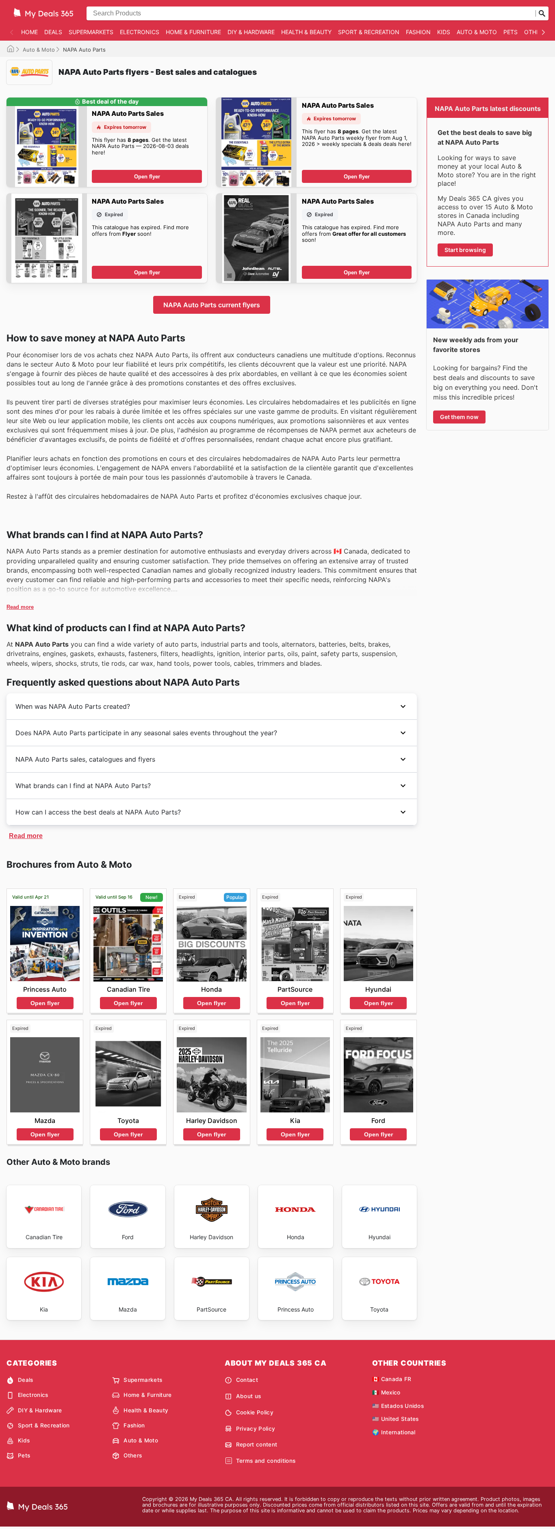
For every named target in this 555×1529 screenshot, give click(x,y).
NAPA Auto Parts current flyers (211, 305)
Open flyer (147, 177)
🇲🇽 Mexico (386, 1392)
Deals (53, 31)
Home (29, 31)
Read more (20, 607)
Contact (247, 1380)
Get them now (459, 416)
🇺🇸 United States (395, 1419)
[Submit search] (541, 13)
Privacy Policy (255, 1428)
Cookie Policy (254, 1412)
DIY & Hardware (251, 31)
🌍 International (394, 1432)
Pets (510, 31)
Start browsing (465, 249)
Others (535, 31)
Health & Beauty (306, 31)
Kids (443, 31)
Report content (256, 1444)
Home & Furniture (193, 31)
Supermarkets (91, 31)
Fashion (418, 31)
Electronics (139, 31)
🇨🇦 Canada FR (392, 1379)
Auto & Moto (477, 31)
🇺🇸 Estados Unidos (398, 1406)
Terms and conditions (265, 1460)
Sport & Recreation (368, 31)
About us (248, 1396)
